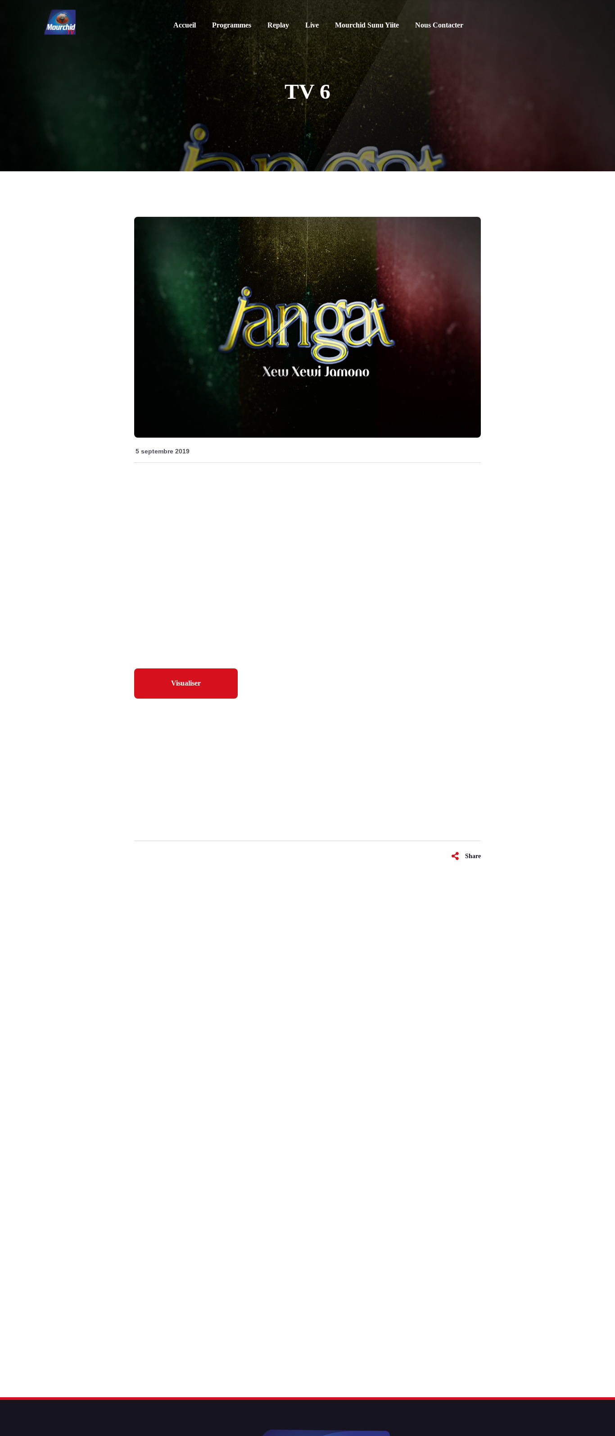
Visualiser (186, 683)
